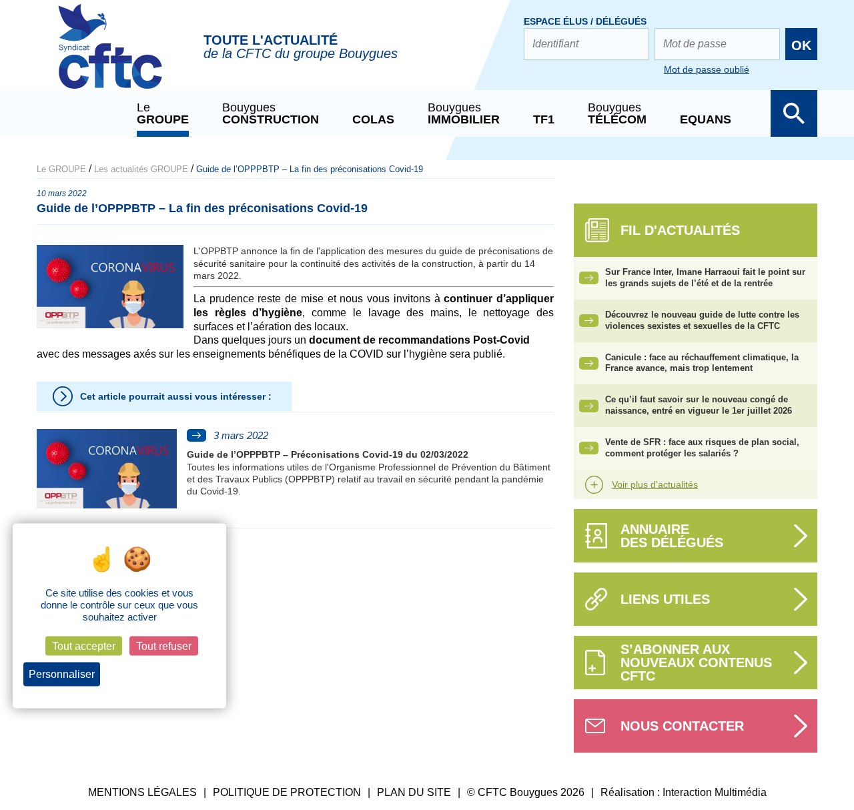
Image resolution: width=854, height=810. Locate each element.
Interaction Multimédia (715, 792)
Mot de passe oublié (706, 69)
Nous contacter (682, 726)
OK (801, 45)
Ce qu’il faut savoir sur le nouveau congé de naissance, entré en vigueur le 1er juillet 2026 (698, 405)
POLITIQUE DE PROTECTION (287, 792)
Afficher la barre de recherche (794, 113)
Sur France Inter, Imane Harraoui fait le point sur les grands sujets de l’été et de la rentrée (705, 277)
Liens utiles (665, 599)
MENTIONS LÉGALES (142, 792)
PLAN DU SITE (414, 792)
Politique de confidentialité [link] (162, 674)
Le (163, 113)
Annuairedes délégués (671, 536)
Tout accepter (83, 646)
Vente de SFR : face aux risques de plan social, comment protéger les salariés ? (702, 447)
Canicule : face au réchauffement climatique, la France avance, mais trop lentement (702, 363)
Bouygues (270, 113)
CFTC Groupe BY (110, 55)
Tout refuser (163, 646)
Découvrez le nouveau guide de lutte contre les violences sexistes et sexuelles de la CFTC (702, 320)
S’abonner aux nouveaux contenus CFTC (696, 662)
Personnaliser (62, 674)
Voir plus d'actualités (655, 484)
